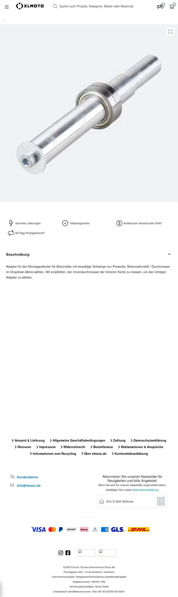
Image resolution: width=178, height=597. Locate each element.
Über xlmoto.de (95, 453)
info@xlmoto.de (29, 485)
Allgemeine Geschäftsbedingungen (78, 440)
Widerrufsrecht (74, 447)
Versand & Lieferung (29, 440)
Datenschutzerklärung (149, 440)
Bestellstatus (102, 447)
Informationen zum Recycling (54, 453)
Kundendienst (27, 477)
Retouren (24, 447)
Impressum (47, 447)
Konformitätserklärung (131, 453)
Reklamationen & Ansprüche (141, 447)
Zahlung (118, 440)
